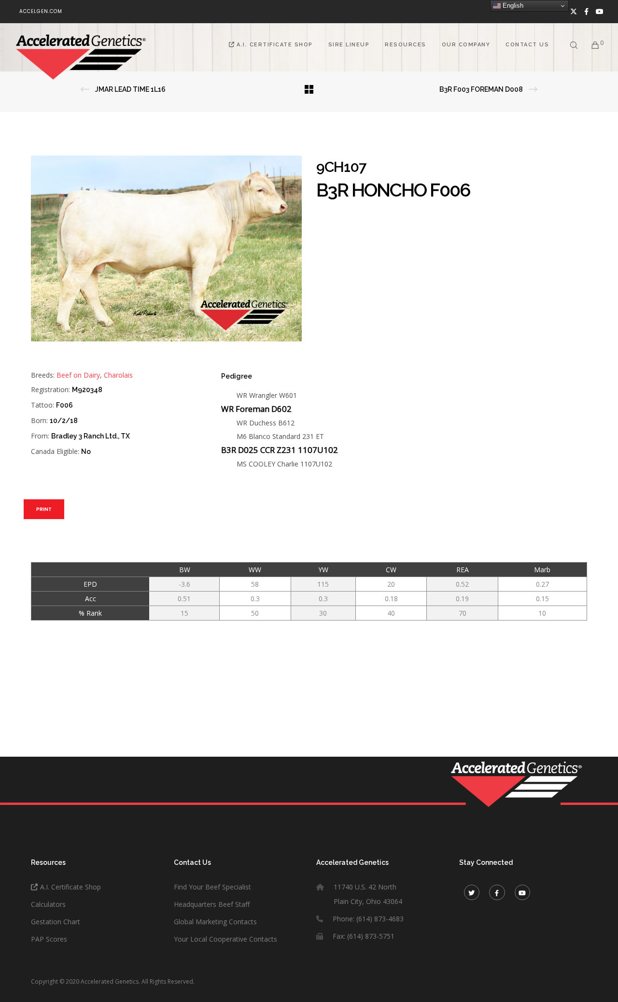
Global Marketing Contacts (215, 921)
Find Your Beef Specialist (212, 886)
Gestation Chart (55, 921)
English (512, 5)
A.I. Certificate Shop (70, 886)
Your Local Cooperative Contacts (225, 939)
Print (44, 509)
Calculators (48, 904)
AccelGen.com (40, 11)
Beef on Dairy (78, 375)
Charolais (118, 375)
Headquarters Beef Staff (212, 904)
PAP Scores (49, 939)
